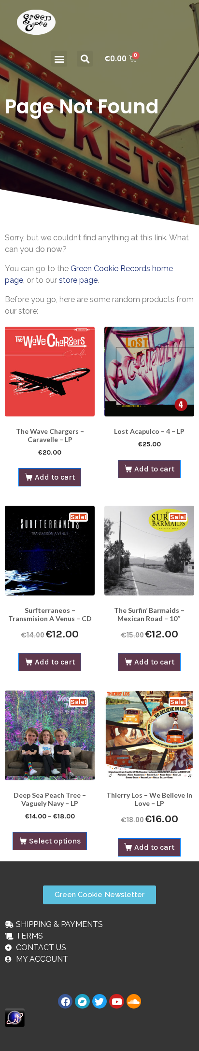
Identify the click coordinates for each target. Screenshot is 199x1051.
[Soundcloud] (134, 1001)
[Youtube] (116, 1001)
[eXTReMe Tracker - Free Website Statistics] (15, 1017)
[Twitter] (99, 1001)
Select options (55, 840)
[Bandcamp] (82, 1001)
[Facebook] (65, 1001)
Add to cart (55, 477)
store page (78, 280)
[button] (59, 59)
